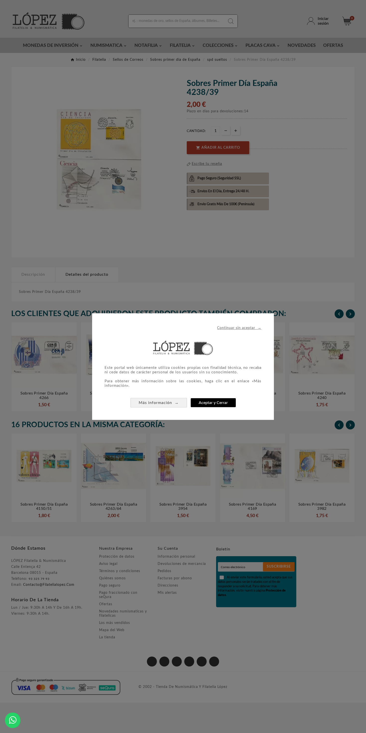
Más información (159, 402)
